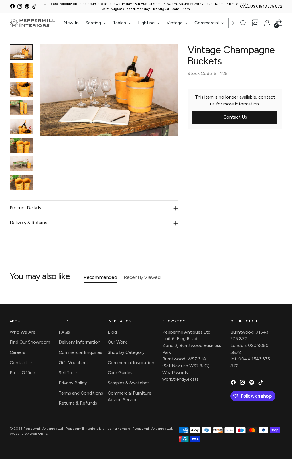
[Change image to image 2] (21, 70)
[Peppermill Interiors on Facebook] (12, 7)
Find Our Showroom (30, 342)
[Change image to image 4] (21, 107)
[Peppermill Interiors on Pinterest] (27, 7)
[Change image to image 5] (21, 126)
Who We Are (22, 332)
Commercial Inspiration (131, 362)
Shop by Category (126, 352)
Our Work (117, 342)
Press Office (22, 372)
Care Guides (120, 372)
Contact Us (21, 362)
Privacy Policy (73, 382)
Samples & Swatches (128, 382)
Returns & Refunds (78, 403)
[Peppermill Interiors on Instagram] (19, 7)
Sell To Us (68, 372)
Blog (112, 332)
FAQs (64, 332)
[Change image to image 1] (21, 52)
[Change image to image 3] (21, 89)
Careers (17, 352)
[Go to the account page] (267, 22)
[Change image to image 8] (21, 182)
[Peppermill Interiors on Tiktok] (34, 7)
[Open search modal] (243, 22)
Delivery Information (79, 342)
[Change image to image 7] (21, 163)
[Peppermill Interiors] (32, 23)
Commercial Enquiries (80, 352)
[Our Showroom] (255, 22)
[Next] (233, 23)
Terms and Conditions (81, 393)
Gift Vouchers (73, 362)
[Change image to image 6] (21, 145)
